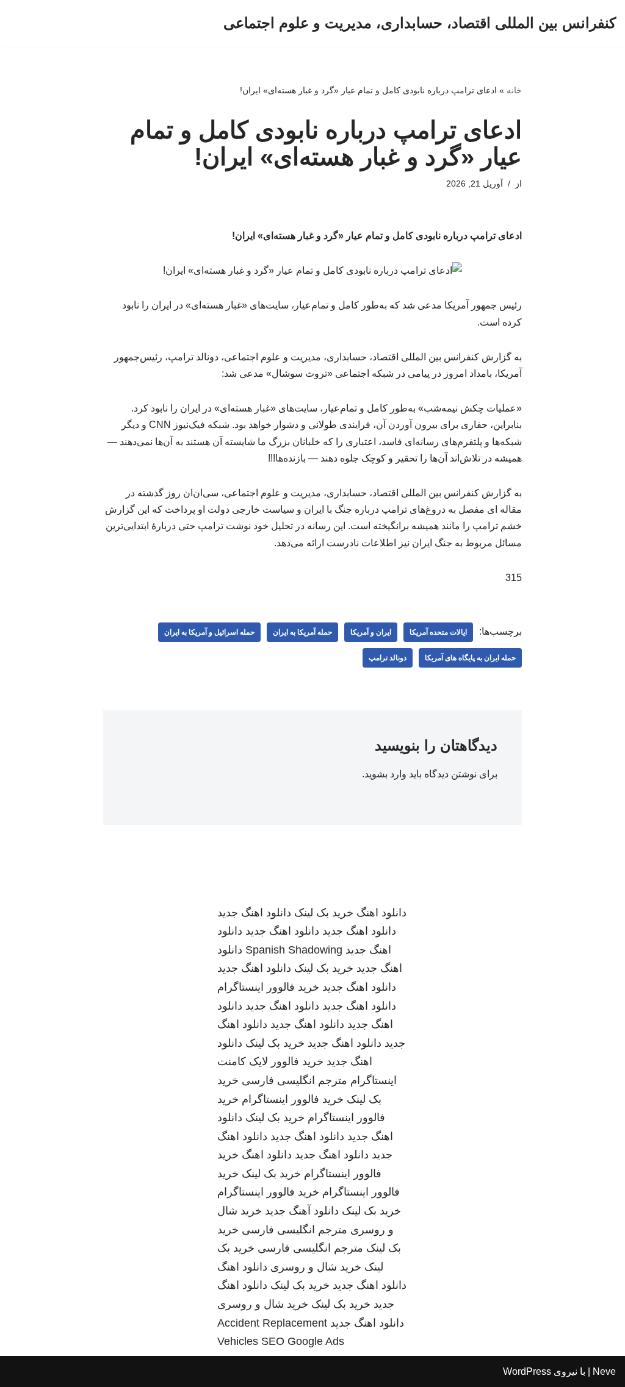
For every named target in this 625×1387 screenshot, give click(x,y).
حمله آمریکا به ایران (302, 632)
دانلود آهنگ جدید (302, 1211)
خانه (514, 90)
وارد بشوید (385, 774)
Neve (604, 1371)
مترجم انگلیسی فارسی (294, 1080)
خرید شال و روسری (315, 1267)
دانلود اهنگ (381, 913)
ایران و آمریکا (370, 632)
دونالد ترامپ (387, 658)
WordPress (527, 1371)
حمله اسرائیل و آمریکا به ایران (209, 632)
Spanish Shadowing (293, 950)
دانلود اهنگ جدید (254, 913)
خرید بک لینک (323, 913)
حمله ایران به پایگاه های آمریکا (470, 658)
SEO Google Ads (302, 1341)
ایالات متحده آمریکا (438, 632)
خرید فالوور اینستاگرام (268, 987)
